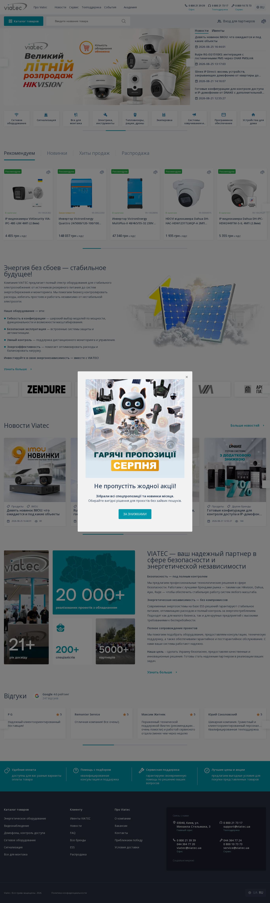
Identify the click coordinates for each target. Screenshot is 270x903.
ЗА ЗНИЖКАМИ (135, 514)
